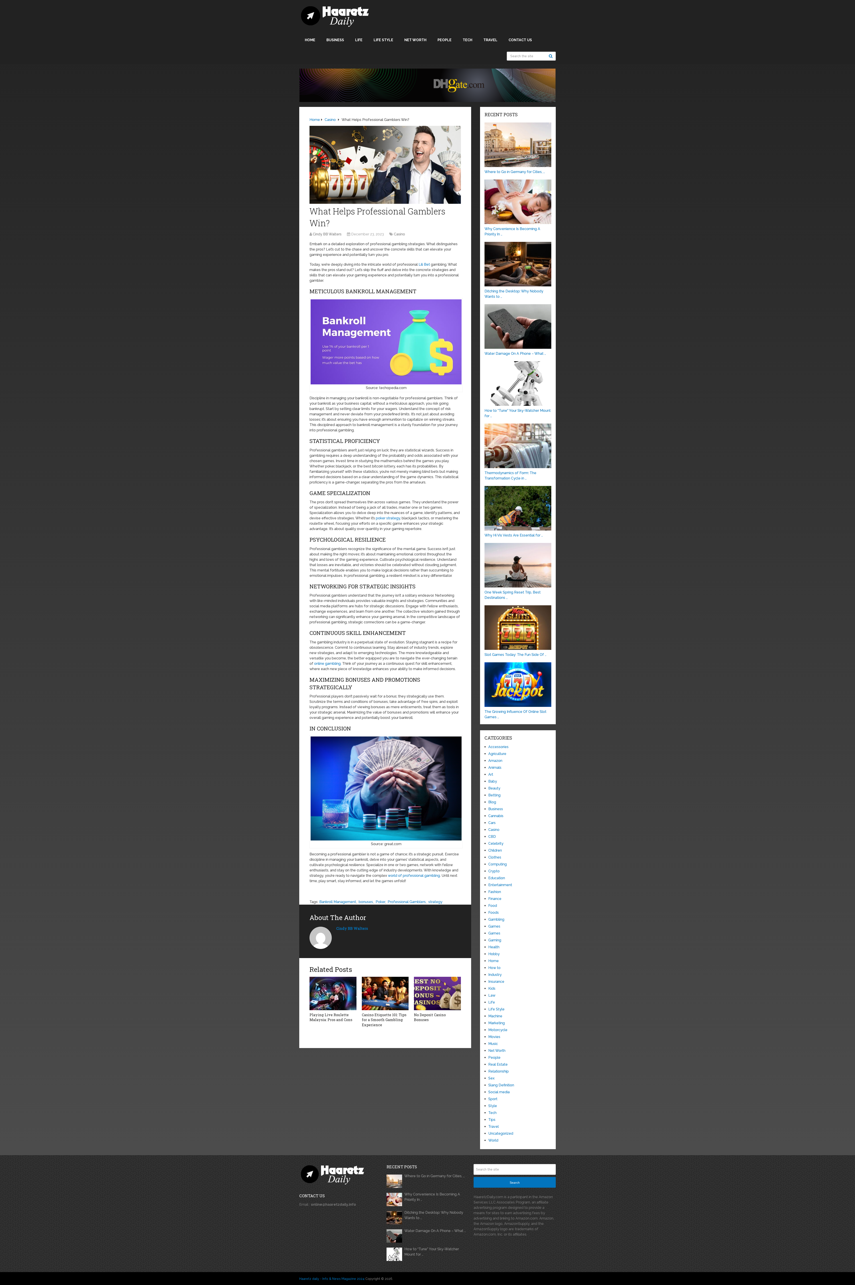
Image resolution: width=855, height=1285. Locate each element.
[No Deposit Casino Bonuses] (437, 993)
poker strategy (388, 518)
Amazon (495, 761)
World (493, 1140)
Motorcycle (497, 1030)
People (445, 40)
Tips (491, 1120)
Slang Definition (501, 1085)
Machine (495, 1016)
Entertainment (500, 885)
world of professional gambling (414, 875)
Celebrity (495, 843)
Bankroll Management (337, 902)
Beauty (494, 788)
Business (335, 40)
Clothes (494, 857)
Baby (492, 781)
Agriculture (497, 754)
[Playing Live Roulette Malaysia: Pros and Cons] (332, 993)
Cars (492, 823)
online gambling (327, 663)
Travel (490, 40)
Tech (467, 40)
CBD (492, 836)
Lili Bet (424, 264)
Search (551, 56)
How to (494, 968)
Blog (492, 802)
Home (310, 40)
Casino (399, 234)
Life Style (383, 40)
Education (496, 878)
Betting (494, 795)
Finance (494, 899)
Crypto (494, 871)
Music (493, 1044)
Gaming (494, 940)
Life (358, 40)
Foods (493, 912)
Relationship (498, 1071)
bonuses (366, 902)
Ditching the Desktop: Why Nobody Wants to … (433, 1215)
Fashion (494, 892)
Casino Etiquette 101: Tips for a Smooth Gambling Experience (384, 1019)
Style (492, 1106)
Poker (380, 902)
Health (493, 947)
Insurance (496, 981)
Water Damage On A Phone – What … (435, 1231)
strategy (435, 902)
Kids (491, 988)
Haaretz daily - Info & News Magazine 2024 (331, 1279)
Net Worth (415, 40)
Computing (497, 864)
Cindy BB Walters (327, 234)
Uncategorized (500, 1133)
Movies (494, 1037)
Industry (495, 975)
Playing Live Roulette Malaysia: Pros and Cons (330, 1017)
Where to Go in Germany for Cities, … (434, 1176)
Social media (499, 1092)
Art (490, 774)
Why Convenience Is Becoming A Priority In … (432, 1197)
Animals (494, 767)
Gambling (496, 919)
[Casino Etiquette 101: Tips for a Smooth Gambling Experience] (385, 993)
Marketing (496, 1023)
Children (495, 850)
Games (494, 926)
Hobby (494, 954)
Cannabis (495, 816)
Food (492, 906)
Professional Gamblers (407, 902)
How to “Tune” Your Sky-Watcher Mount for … (431, 1251)
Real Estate (498, 1064)
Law (491, 995)
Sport (492, 1099)
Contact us (520, 40)
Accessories (498, 747)
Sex (491, 1078)
